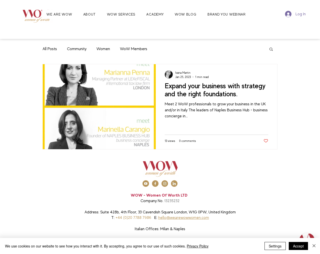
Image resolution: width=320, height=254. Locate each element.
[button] (271, 49)
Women (103, 49)
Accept (298, 245)
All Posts (49, 49)
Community (76, 49)
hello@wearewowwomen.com (183, 217)
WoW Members (133, 49)
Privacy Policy (197, 245)
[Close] (314, 246)
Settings (275, 245)
